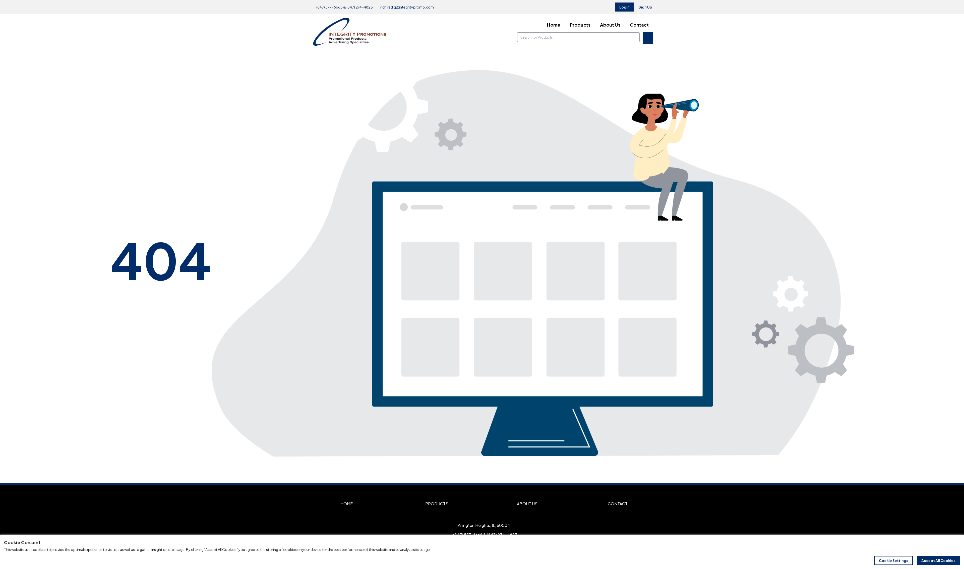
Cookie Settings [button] (893, 560)
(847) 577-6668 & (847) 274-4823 (344, 7)
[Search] (634, 37)
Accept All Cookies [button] (938, 560)
